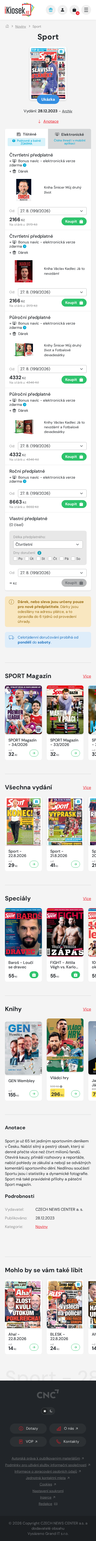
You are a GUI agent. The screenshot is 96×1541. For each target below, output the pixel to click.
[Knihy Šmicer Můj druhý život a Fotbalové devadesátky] (23, 350)
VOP (29, 1441)
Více (87, 676)
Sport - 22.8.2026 (17, 853)
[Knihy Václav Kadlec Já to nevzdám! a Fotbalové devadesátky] (23, 427)
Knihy (13, 1009)
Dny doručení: (24, 552)
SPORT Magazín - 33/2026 (64, 742)
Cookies (46, 1484)
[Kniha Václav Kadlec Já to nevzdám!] (23, 271)
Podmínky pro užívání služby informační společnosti (45, 1465)
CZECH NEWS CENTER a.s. (62, 1523)
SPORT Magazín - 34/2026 (22, 742)
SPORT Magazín (28, 676)
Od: (12, 211)
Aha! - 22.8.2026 (17, 1336)
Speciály (18, 898)
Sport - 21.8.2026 (58, 853)
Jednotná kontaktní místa (46, 1478)
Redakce (45, 1504)
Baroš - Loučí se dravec (20, 964)
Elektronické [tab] (69, 139)
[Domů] (7, 26)
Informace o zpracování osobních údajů (46, 1471)
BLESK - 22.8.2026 (59, 1336)
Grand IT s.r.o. (56, 1533)
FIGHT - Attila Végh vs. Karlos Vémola (64, 964)
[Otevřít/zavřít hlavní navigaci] (86, 10)
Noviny (20, 26)
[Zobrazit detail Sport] (34, 864)
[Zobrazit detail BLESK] (75, 1347)
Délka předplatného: (29, 537)
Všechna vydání (28, 787)
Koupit (71, 221)
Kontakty (71, 1441)
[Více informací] (39, 552)
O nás (69, 1428)
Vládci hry (59, 1078)
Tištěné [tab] (28, 139)
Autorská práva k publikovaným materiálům (46, 1458)
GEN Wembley (21, 1081)
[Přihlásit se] (62, 10)
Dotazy (32, 1428)
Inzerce (45, 1497)
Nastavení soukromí (48, 1491)
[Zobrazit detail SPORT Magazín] (34, 753)
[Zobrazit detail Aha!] (34, 1347)
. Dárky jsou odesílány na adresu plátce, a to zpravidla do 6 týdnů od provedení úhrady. (51, 611)
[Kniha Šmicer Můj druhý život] (23, 190)
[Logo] (23, 10)
